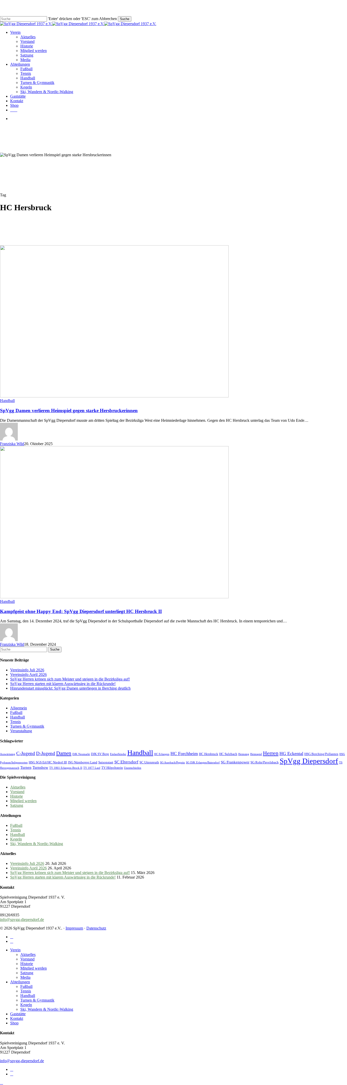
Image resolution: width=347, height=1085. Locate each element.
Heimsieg (243, 754)
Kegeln (16, 839)
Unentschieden (132, 767)
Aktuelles (17, 787)
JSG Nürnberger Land (82, 762)
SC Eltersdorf (126, 762)
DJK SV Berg (100, 754)
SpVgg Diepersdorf (309, 761)
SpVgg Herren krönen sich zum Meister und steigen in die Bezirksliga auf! (70, 679)
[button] (1, 1082)
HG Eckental (291, 753)
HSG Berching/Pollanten (321, 754)
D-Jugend (45, 753)
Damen (63, 753)
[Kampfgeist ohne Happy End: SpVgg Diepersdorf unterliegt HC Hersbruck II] (114, 597)
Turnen (25, 767)
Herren (270, 753)
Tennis (15, 722)
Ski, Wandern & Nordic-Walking (36, 844)
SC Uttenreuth (149, 762)
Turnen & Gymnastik (27, 726)
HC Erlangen (161, 754)
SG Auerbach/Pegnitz (172, 762)
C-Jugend (25, 753)
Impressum (74, 928)
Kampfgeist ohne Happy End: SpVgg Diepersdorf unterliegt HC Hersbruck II (81, 611)
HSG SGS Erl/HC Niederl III (48, 762)
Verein (15, 950)
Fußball (16, 712)
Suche (124, 19)
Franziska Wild (12, 444)
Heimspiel (256, 754)
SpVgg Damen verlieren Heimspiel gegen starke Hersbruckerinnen (69, 410)
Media (25, 977)
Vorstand (17, 792)
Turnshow (40, 767)
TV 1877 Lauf (91, 767)
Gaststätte (18, 1014)
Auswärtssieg (7, 754)
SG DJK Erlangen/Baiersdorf (203, 762)
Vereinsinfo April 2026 (28, 674)
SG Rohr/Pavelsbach (264, 762)
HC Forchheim (184, 753)
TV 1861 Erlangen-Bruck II (65, 767)
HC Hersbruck (208, 754)
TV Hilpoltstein (112, 767)
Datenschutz (96, 928)
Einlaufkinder (118, 754)
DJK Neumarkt (81, 754)
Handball (7, 400)
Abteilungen (20, 982)
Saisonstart (105, 762)
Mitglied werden (23, 801)
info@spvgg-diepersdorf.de (22, 919)
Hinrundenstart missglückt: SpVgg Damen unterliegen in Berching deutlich (70, 688)
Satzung (16, 805)
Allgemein (18, 708)
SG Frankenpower (235, 762)
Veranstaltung (21, 731)
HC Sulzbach (228, 754)
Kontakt (16, 1018)
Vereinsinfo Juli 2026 (27, 670)
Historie (16, 796)
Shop (14, 1023)
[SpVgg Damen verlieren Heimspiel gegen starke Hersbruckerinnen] (114, 396)
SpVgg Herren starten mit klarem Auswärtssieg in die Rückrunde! (63, 683)
